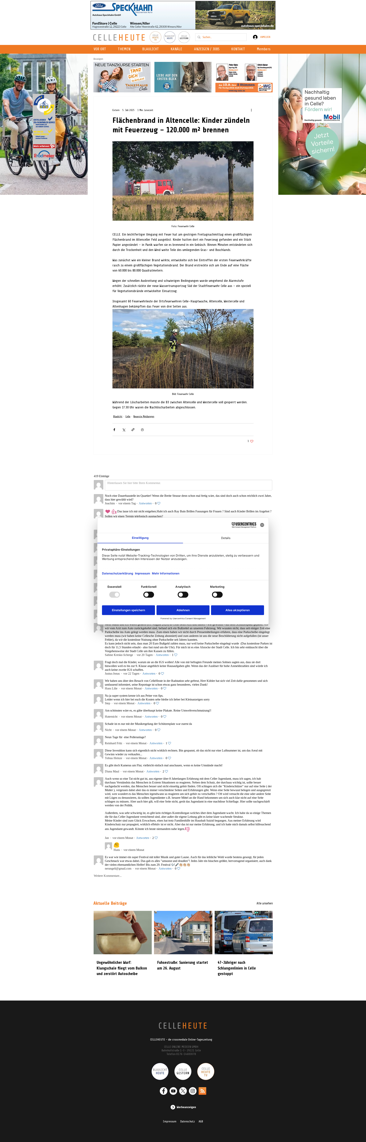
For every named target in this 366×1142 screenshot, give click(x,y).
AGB (201, 1121)
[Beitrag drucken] (142, 429)
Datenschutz (187, 1121)
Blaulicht (117, 416)
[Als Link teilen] (133, 429)
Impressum (169, 1121)
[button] (177, 49)
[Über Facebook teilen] (114, 429)
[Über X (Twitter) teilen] (123, 429)
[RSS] (202, 1091)
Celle (127, 416)
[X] (183, 1091)
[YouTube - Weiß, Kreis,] (173, 1091)
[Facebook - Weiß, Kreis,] (163, 1091)
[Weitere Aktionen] (251, 110)
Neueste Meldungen (143, 416)
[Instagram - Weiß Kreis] (193, 1091)
